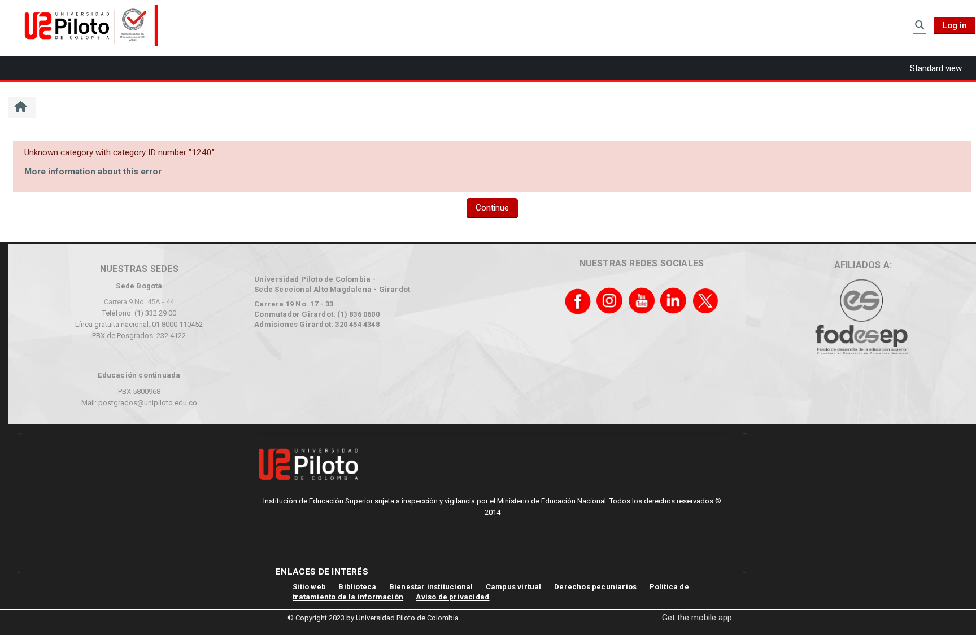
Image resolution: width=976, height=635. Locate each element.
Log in (955, 25)
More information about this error (93, 172)
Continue (492, 208)
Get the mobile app (697, 617)
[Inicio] (87, 25)
